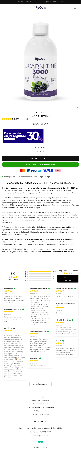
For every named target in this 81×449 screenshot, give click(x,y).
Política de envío (40, 411)
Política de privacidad (40, 400)
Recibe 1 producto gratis (40, 414)
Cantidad (40, 147)
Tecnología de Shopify (40, 447)
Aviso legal (40, 397)
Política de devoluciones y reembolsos (40, 407)
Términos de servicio (40, 404)
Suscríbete (40, 421)
